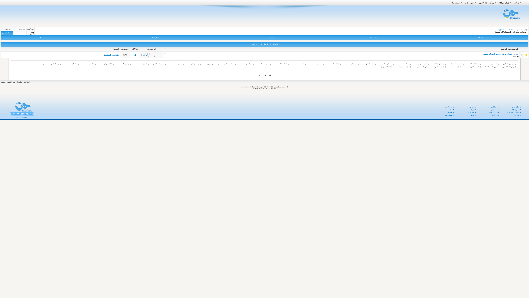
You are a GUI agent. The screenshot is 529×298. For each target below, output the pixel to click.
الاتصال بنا (27, 82)
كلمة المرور (32, 33)
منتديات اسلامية (111, 55)
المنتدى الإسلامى (508, 64)
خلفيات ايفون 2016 (474, 68)
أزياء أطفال (55, 64)
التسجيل (480, 37)
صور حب (469, 2)
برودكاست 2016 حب (490, 68)
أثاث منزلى (108, 64)
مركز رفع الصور (486, 2)
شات (516, 2)
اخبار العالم (370, 64)
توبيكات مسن (422, 67)
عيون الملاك (515, 56)
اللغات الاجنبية (334, 64)
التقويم (271, 37)
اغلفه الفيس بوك (386, 67)
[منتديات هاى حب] (511, 19)
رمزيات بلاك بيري (508, 67)
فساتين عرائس (229, 64)
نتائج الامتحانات (351, 64)
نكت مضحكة (265, 64)
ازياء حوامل (195, 64)
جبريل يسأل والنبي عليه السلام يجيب (501, 54)
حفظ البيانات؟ (7, 29)
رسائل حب (457, 67)
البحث (40, 37)
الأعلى (3, 82)
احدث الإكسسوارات (142, 65)
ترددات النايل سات (402, 67)
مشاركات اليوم (154, 37)
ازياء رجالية (125, 64)
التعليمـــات (373, 37)
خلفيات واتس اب (438, 67)
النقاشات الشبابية (473, 64)
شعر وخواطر (317, 64)
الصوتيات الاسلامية (455, 64)
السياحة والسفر (421, 64)
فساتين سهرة (212, 64)
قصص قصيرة (299, 64)
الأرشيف (9, 82)
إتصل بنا (456, 2)
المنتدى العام (492, 64)
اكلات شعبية (90, 64)
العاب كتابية (283, 64)
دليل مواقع (504, 2)
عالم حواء (178, 64)
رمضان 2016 (439, 64)
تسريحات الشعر (158, 64)
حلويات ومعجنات (71, 64)
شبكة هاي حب (17, 82)
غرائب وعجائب (246, 64)
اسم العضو (30, 29)
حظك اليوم (405, 64)
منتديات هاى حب (519, 30)
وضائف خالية (387, 64)
